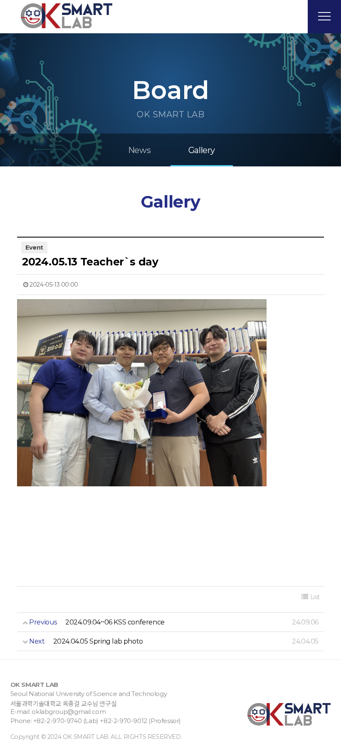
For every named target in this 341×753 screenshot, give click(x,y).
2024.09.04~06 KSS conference (115, 622)
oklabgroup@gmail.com (69, 712)
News (139, 150)
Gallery (201, 150)
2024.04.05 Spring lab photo (98, 641)
